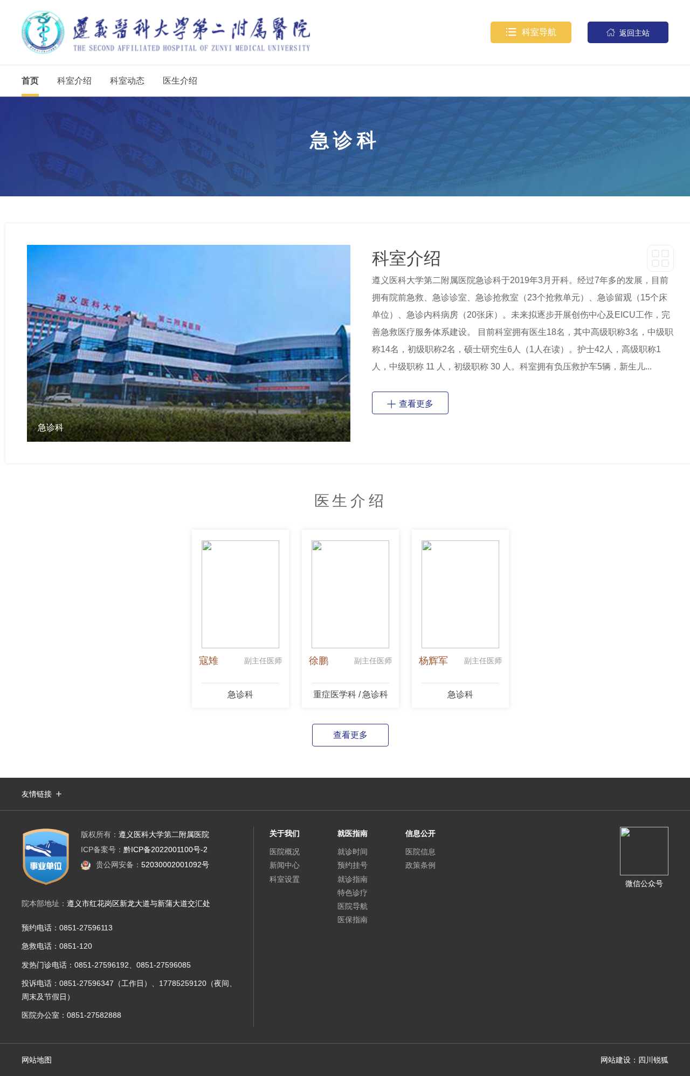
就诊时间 (352, 851)
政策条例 (420, 865)
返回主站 (628, 32)
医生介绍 (180, 80)
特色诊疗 (352, 892)
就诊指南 (352, 879)
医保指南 (352, 919)
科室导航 (531, 32)
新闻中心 (285, 865)
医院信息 (420, 851)
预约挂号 (352, 865)
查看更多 (410, 403)
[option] (188, 343)
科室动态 (127, 80)
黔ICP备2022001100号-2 (144, 849)
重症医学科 (334, 694)
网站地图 (37, 1060)
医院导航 (352, 906)
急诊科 (240, 694)
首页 (30, 80)
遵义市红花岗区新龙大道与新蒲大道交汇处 (138, 903)
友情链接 (37, 794)
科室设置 (285, 879)
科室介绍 (74, 80)
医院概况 (285, 851)
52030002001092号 (152, 864)
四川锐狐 (653, 1060)
